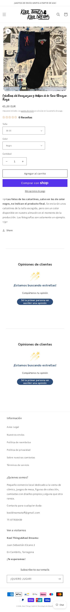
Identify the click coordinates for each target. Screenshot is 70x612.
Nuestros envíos (15, 434)
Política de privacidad (18, 449)
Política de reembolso (19, 442)
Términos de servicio (18, 465)
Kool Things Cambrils (29, 606)
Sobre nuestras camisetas (21, 457)
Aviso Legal (13, 426)
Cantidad (7, 153)
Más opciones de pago (35, 191)
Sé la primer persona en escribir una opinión (35, 302)
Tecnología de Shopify (46, 606)
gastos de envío (27, 111)
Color (5, 138)
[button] (4, 14)
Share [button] (9, 230)
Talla (5, 124)
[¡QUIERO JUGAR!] (59, 579)
